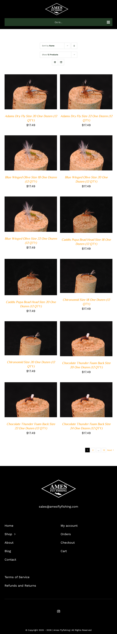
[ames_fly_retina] (58, 481)
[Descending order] (74, 46)
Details (13, 94)
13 (104, 450)
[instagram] (58, 611)
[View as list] (61, 62)
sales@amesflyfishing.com (58, 506)
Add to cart (29, 91)
